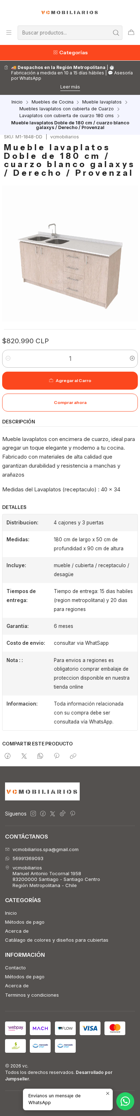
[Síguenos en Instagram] (33, 813)
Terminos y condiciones (32, 995)
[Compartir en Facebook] (7, 756)
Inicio (17, 102)
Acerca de (17, 931)
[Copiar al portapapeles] (73, 756)
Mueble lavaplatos (102, 102)
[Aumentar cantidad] (131, 358)
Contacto (15, 967)
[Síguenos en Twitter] (52, 813)
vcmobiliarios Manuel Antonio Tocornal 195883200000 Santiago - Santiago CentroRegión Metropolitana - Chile (56, 876)
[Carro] (131, 32)
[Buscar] (116, 33)
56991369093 (28, 858)
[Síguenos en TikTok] (62, 813)
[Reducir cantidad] (8, 358)
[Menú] (9, 32)
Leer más (70, 86)
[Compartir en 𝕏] (23, 756)
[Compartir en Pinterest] (56, 756)
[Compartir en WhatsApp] (40, 756)
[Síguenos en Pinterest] (72, 813)
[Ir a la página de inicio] (70, 12)
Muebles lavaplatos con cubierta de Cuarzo (66, 109)
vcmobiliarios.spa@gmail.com (46, 849)
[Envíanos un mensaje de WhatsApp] (125, 1101)
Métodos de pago (25, 922)
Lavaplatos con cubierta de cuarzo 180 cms (66, 116)
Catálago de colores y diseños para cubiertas (56, 940)
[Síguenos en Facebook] (42, 813)
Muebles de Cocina (53, 102)
